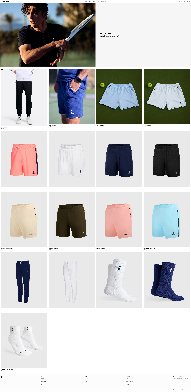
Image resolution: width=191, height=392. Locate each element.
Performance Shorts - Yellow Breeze (7, 248)
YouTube (127, 384)
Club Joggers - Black (4, 127)
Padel (98, 1)
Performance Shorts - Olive (53, 248)
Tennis (94, 1)
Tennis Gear (42, 378)
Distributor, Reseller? (129, 381)
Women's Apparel (43, 381)
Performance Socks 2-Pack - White (7, 369)
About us (127, 378)
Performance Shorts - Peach (100, 248)
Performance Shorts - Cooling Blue (149, 248)
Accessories (103, 1)
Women (90, 1)
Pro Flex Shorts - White (147, 125)
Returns (86, 381)
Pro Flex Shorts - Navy (52, 125)
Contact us (86, 378)
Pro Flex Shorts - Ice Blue (100, 125)
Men (86, 1)
